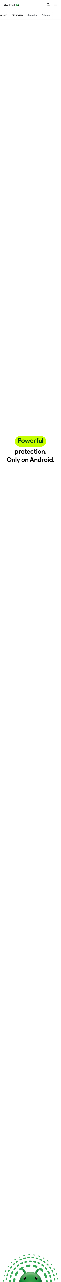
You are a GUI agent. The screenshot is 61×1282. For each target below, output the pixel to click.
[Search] (48, 5)
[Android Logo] (12, 5)
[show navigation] (55, 5)
